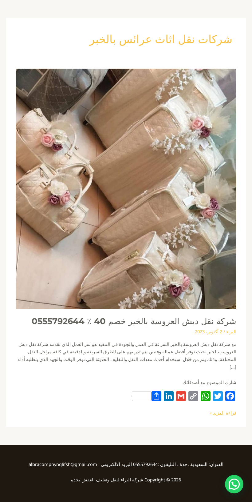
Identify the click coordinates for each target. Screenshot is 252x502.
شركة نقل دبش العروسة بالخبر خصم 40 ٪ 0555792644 (134, 321)
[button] (234, 484)
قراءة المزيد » (223, 412)
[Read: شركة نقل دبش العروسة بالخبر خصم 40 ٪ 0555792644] (126, 188)
